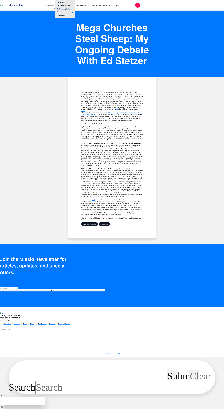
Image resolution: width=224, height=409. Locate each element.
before (83, 111)
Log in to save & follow (89, 224)
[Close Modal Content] (1, 395)
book (93, 200)
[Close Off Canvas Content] (2, 407)
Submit (53, 290)
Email (1, 286)
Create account (104, 224)
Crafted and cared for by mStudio (111, 354)
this (117, 109)
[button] (137, 5)
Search (22, 387)
